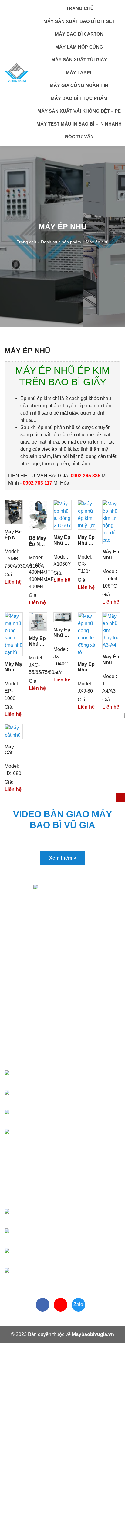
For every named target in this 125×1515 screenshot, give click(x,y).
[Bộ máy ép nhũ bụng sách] (38, 514)
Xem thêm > (62, 857)
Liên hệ (13, 582)
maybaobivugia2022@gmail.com (64, 1196)
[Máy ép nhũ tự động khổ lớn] (62, 616)
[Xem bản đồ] (65, 1036)
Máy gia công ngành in (79, 85)
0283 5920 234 (43, 1136)
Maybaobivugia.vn (93, 1334)
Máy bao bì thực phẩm (79, 98)
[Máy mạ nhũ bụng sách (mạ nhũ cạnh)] (13, 634)
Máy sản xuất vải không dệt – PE (79, 111)
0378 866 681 (46, 1077)
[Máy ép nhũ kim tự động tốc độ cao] (111, 521)
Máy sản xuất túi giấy (79, 59)
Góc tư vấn (79, 136)
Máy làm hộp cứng (79, 47)
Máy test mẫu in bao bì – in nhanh (79, 124)
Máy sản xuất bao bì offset (79, 21)
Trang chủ (79, 8)
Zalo (78, 1304)
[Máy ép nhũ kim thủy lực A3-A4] (111, 630)
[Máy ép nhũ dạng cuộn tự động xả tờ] (87, 634)
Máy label (79, 72)
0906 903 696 (45, 1097)
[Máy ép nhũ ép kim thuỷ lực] (87, 514)
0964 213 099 (51, 1255)
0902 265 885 (47, 1216)
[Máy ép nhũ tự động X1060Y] (62, 514)
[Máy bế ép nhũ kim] (13, 511)
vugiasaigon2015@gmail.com (61, 1057)
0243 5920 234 (43, 1275)
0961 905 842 (46, 1235)
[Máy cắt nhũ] (13, 731)
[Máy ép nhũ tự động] (38, 621)
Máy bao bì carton (79, 34)
